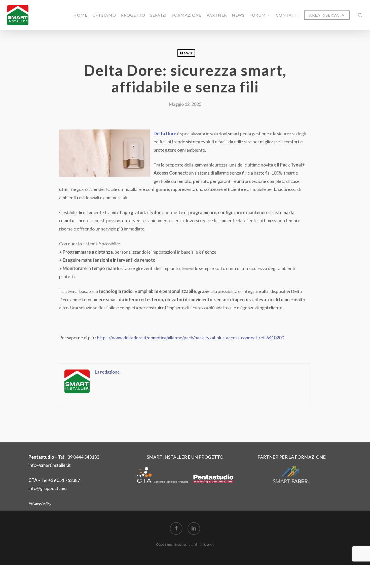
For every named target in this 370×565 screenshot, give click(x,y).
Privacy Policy (39, 504)
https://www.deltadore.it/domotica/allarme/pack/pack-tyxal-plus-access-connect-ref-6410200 (190, 337)
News (186, 52)
